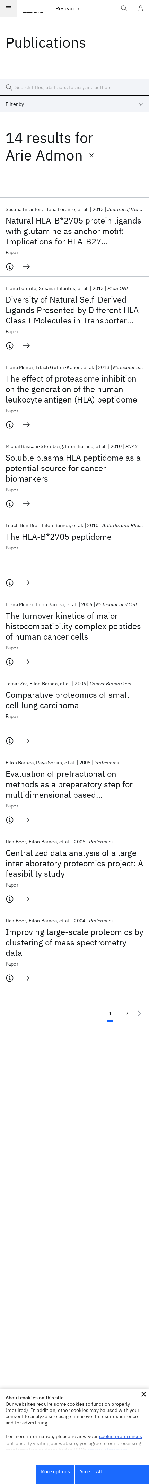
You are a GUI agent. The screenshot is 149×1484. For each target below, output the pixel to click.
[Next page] (139, 1013)
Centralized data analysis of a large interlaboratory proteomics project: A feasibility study (74, 863)
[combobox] (74, 104)
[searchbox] (74, 87)
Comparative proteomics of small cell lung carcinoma (67, 699)
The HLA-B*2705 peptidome (59, 536)
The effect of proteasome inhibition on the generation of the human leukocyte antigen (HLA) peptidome (71, 389)
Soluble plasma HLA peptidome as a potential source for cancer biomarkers (73, 468)
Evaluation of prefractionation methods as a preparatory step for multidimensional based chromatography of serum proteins (70, 784)
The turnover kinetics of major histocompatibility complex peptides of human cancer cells (73, 626)
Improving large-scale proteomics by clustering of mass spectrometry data (74, 942)
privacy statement (107, 1450)
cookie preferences (120, 1436)
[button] (143, 1394)
